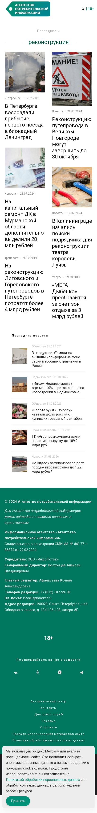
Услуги (56, 277)
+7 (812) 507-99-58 (55, 592)
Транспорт (11, 258)
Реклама (49, 721)
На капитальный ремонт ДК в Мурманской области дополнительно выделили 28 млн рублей (24, 223)
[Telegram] (81, 673)
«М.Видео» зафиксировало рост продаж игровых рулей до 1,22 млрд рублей (58, 467)
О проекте (48, 727)
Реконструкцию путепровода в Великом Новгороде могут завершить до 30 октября (71, 138)
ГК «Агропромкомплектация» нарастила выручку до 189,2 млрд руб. (56, 440)
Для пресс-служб (48, 714)
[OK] (37, 673)
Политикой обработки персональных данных (43, 780)
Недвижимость (42, 377)
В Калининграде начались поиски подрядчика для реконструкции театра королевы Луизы (72, 243)
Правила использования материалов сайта (48, 734)
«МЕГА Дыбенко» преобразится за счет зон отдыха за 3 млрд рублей (69, 300)
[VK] (15, 673)
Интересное (13, 98)
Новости (10, 193)
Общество (39, 346)
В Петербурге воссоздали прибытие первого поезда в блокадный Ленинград (24, 121)
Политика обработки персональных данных (48, 740)
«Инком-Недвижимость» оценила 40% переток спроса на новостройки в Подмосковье (58, 387)
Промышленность (44, 430)
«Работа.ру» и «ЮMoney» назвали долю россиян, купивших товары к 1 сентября (57, 414)
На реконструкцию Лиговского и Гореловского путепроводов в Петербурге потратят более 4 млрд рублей (24, 287)
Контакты (48, 708)
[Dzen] (59, 673)
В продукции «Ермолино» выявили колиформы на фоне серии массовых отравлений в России (56, 359)
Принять (18, 801)
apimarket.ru (26, 517)
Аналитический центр (48, 701)
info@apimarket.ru (37, 598)
